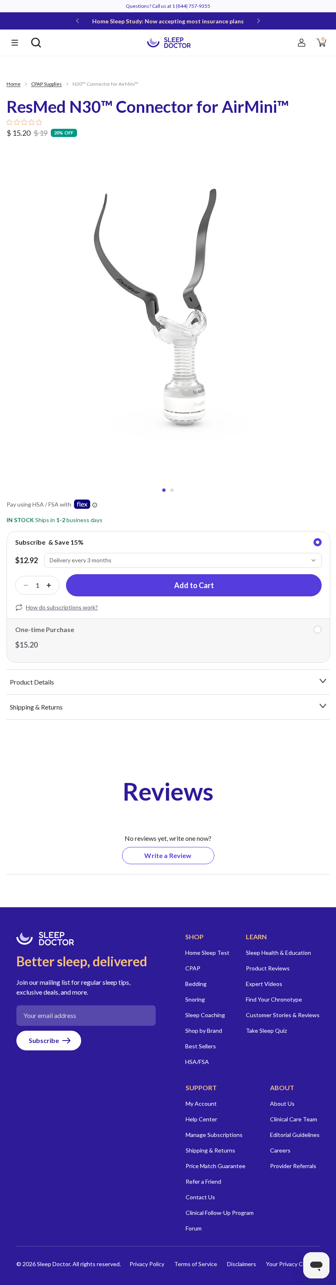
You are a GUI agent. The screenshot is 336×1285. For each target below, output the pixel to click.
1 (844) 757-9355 (191, 6)
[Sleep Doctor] (169, 42)
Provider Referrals (293, 1165)
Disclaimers (241, 1263)
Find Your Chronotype (274, 999)
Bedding (196, 983)
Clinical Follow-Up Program (220, 1212)
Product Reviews (268, 968)
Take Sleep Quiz (266, 1030)
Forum (194, 1228)
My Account (201, 1103)
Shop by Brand (203, 1030)
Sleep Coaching (205, 1014)
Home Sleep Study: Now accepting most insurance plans (168, 21)
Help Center (201, 1119)
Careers (280, 1150)
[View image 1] (164, 490)
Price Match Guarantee (215, 1165)
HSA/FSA (197, 1061)
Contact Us (200, 1197)
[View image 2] (172, 490)
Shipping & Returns (210, 1150)
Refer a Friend (203, 1181)
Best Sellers (200, 1046)
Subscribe (44, 1040)
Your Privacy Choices (293, 1263)
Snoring (195, 999)
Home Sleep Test (207, 952)
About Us (282, 1103)
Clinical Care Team (293, 1119)
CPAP (192, 968)
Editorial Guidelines (295, 1134)
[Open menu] (14, 42)
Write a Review (179, 857)
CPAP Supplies (46, 84)
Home (13, 84)
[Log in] (301, 42)
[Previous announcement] (77, 21)
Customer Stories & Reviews (283, 1014)
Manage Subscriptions (214, 1134)
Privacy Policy (146, 1263)
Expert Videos (264, 983)
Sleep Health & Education (278, 952)
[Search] (36, 42)
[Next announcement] (258, 21)
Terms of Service (195, 1263)
